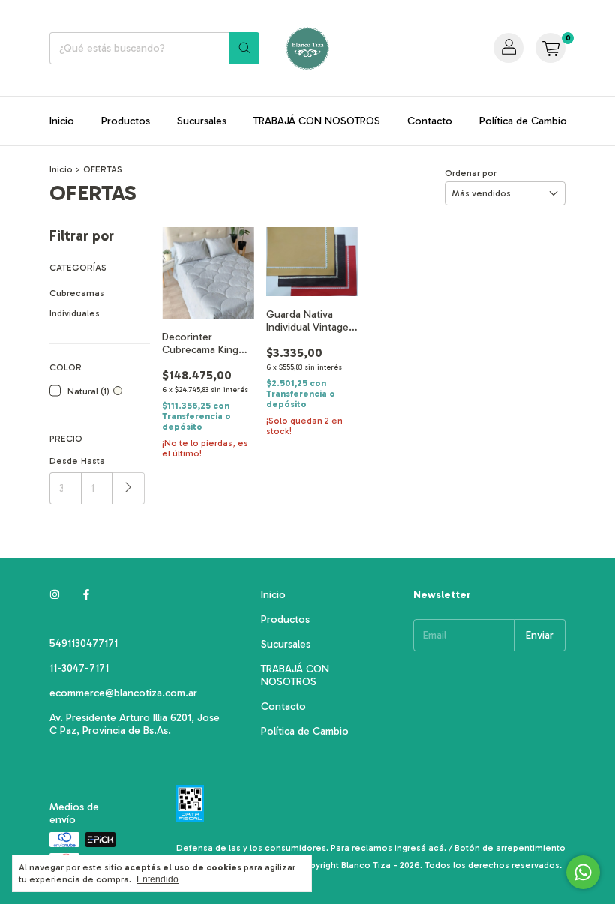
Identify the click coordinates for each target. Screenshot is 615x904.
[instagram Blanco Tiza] (55, 594)
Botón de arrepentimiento (510, 848)
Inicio (62, 121)
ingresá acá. (420, 848)
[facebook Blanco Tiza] (86, 594)
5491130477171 (84, 643)
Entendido (157, 879)
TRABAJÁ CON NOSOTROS (317, 121)
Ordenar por (470, 173)
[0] (551, 48)
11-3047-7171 (79, 668)
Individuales (75, 313)
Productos (125, 121)
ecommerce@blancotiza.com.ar (123, 693)
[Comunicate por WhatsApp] (583, 872)
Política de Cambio (523, 121)
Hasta (93, 461)
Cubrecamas (77, 293)
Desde (64, 461)
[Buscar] (245, 48)
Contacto (429, 121)
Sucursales (201, 121)
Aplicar (128, 488)
